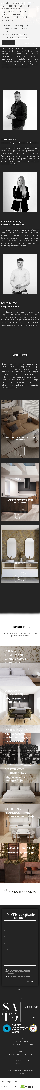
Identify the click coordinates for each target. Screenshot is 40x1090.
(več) (13, 973)
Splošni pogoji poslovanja (10, 1082)
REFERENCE (20, 995)
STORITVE (20, 989)
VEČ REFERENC (24, 891)
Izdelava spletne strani (9, 1086)
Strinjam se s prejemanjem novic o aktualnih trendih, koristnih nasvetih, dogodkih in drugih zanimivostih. (18, 971)
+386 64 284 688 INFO (20, 1042)
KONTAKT (20, 999)
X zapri (36, 2)
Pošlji (33, 982)
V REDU (9, 42)
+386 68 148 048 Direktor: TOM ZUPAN (20, 1045)
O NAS (20, 992)
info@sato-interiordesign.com (20, 1054)
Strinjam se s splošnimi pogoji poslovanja (19, 976)
